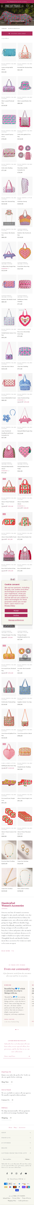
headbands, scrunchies (14, 925)
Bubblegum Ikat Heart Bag (9, 765)
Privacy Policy (10, 606)
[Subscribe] (29, 1056)
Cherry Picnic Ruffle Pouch (9, 537)
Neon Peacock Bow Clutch (24, 733)
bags (10, 923)
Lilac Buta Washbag (22, 366)
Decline (16, 615)
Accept (16, 611)
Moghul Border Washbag (24, 767)
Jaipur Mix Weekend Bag (8, 201)
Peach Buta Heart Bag (23, 266)
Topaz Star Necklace (7, 888)
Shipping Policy (12, 1200)
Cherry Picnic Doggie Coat (24, 798)
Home (10, 1127)
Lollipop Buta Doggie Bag (9, 266)
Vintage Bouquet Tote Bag (9, 635)
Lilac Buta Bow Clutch (8, 366)
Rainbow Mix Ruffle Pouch (9, 299)
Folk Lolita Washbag (7, 168)
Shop (15, 1127)
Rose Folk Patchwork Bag (8, 568)
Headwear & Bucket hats (14, 28)
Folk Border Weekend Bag (8, 702)
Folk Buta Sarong (22, 201)
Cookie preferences (23, 1200)
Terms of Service (26, 1198)
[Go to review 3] (18, 1029)
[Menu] (2, 6)
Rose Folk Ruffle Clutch (23, 568)
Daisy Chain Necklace (23, 888)
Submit (27, 1159)
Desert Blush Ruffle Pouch (9, 398)
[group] (17, 1004)
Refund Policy (6, 1198)
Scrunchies (4, 28)
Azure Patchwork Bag (23, 398)
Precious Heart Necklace (8, 861)
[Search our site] (22, 6)
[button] (15, 54)
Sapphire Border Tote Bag (24, 702)
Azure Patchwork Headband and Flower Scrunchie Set (7, 433)
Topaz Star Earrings (22, 861)
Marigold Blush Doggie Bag (24, 431)
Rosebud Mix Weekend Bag (24, 67)
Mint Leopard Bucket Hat (24, 101)
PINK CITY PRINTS (19, 1196)
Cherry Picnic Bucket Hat (24, 537)
